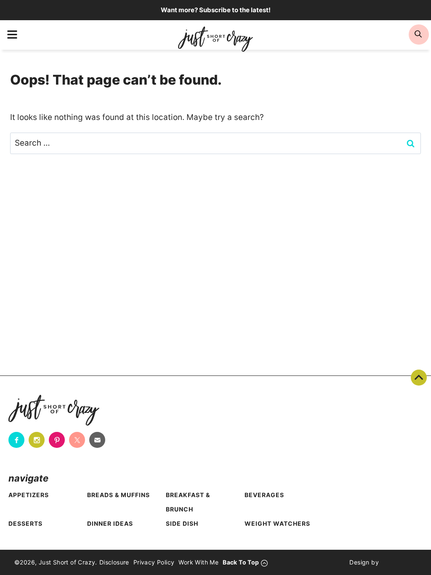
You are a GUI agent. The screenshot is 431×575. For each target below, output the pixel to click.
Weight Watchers (277, 523)
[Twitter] (77, 440)
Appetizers (28, 494)
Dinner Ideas (110, 523)
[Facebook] (16, 440)
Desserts (25, 523)
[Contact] (97, 440)
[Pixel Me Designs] (398, 562)
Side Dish (182, 523)
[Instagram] (37, 440)
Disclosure (114, 562)
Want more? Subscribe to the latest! (216, 10)
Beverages (264, 494)
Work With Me (198, 562)
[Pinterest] (57, 440)
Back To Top (419, 378)
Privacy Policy (154, 562)
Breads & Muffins (118, 494)
